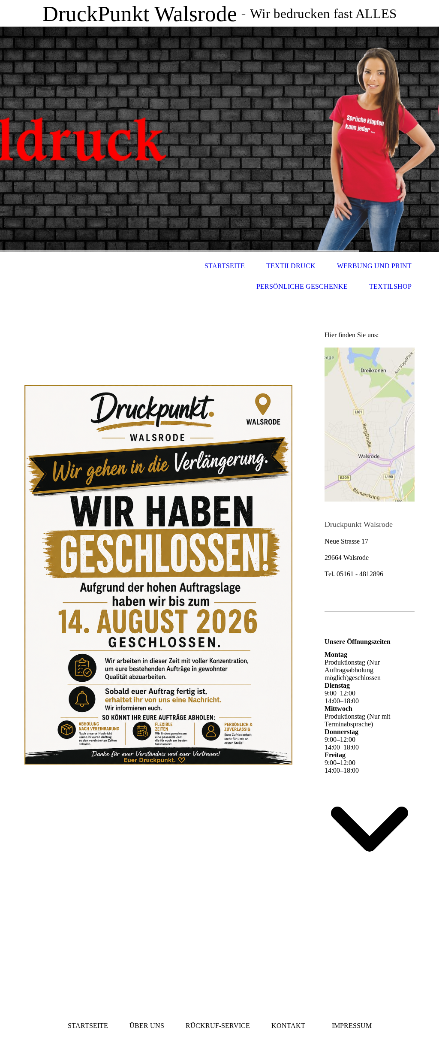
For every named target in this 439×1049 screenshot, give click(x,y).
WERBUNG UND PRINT (374, 265)
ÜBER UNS (146, 1025)
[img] (219, 139)
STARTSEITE (224, 265)
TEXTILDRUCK (291, 265)
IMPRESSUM (352, 1025)
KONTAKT (288, 1025)
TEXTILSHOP (390, 286)
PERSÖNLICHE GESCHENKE (302, 286)
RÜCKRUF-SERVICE (218, 1025)
